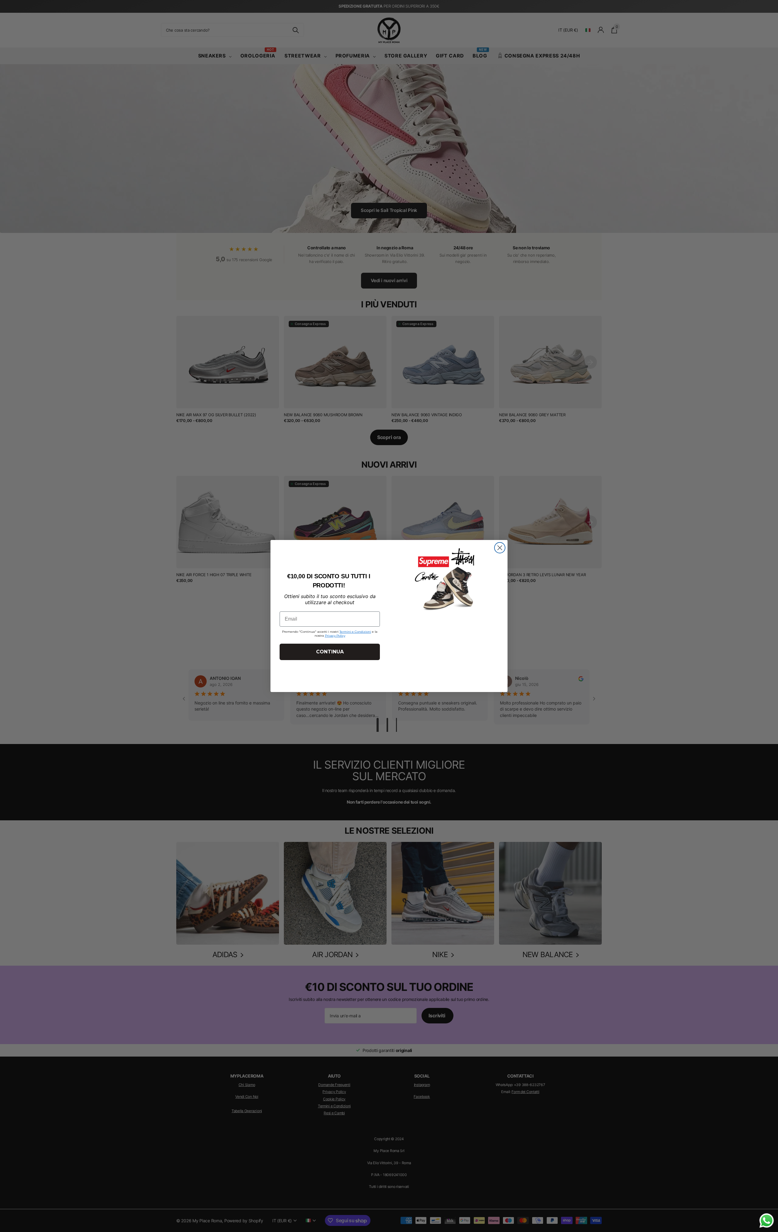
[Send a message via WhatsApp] (766, 1220)
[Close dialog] (499, 547)
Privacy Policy (335, 636)
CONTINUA (330, 652)
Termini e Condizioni (355, 632)
